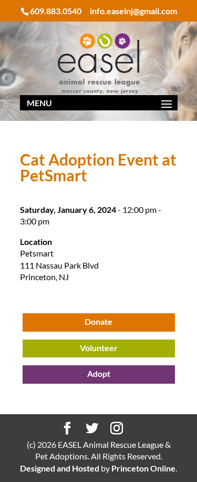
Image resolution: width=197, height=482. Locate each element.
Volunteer (99, 348)
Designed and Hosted (59, 468)
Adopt (98, 373)
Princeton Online (143, 468)
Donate (98, 321)
